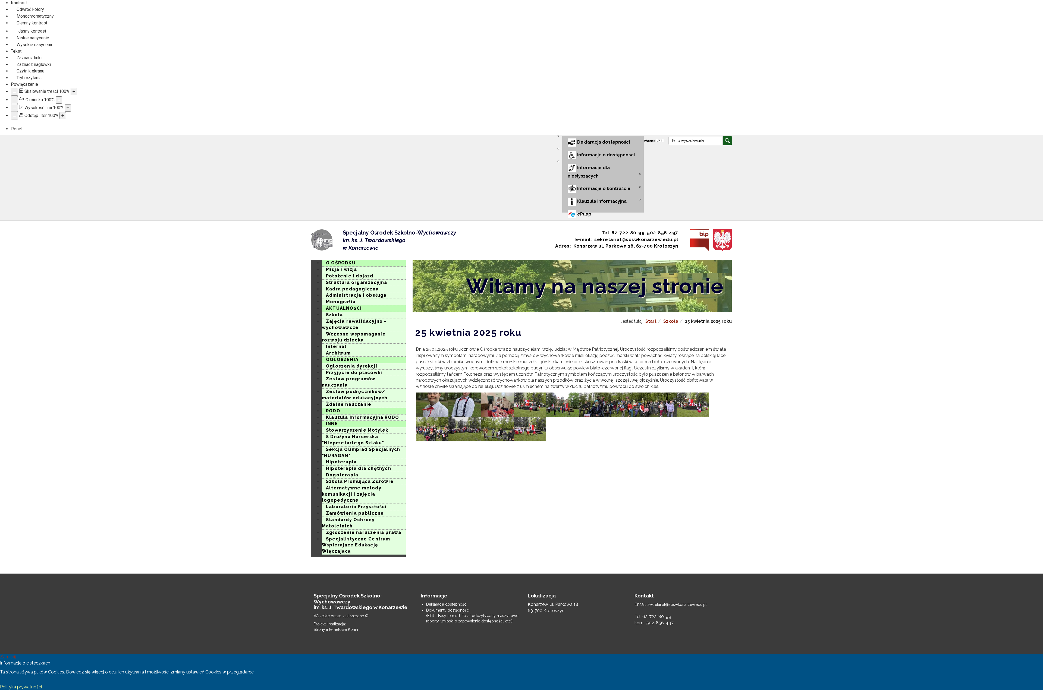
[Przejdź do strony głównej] (322, 240)
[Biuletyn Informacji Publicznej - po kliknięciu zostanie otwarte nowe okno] (698, 240)
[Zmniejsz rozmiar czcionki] (14, 100)
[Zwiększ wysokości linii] (68, 108)
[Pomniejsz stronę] (14, 92)
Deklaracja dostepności (446, 604)
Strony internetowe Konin (336, 629)
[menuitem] (654, 140)
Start (650, 321)
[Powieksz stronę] (74, 91)
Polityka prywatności (21, 686)
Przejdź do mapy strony (315, 139)
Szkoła (670, 321)
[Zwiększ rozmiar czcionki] (59, 100)
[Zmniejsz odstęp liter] (14, 116)
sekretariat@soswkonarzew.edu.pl (677, 604)
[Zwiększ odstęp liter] (62, 115)
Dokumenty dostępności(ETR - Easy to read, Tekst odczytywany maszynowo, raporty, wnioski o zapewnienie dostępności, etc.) (472, 615)
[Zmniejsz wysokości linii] (14, 108)
